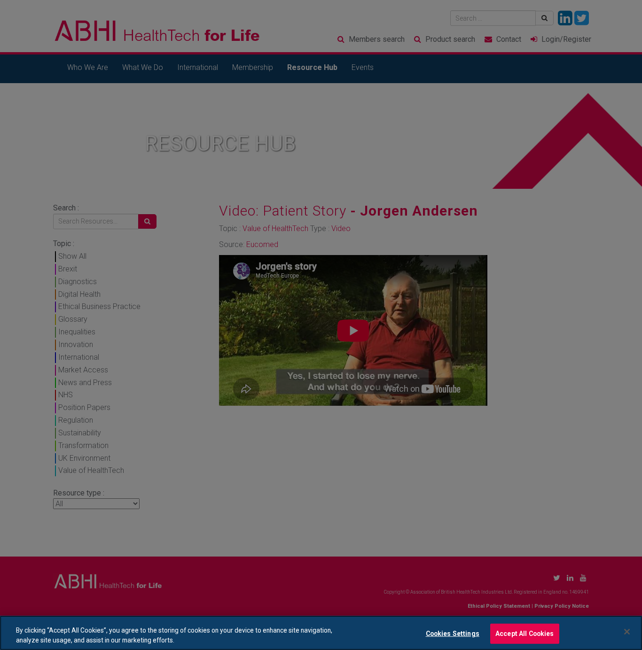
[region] (321, 633)
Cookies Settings (452, 633)
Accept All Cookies (524, 633)
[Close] (627, 631)
